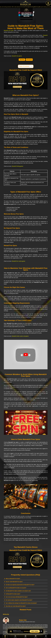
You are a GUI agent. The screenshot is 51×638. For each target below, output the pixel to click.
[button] (26, 578)
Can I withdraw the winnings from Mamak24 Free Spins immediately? (21, 603)
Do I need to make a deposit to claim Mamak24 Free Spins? (19, 600)
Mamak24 (45, 35)
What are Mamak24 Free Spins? (13, 578)
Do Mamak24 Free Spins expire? (13, 593)
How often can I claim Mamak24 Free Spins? (16, 606)
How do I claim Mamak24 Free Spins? (14, 581)
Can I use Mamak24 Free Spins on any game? (16, 587)
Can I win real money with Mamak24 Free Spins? (17, 597)
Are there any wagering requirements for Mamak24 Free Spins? (20, 584)
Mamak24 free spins (9, 30)
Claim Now (22, 59)
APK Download (29, 59)
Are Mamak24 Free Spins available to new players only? (18, 590)
